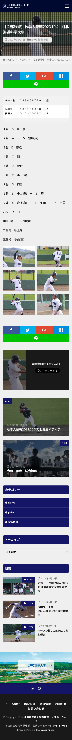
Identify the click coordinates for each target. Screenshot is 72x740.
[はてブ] (61, 76)
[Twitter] (28, 76)
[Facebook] (11, 76)
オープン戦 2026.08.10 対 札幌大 (53, 632)
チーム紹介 (13, 704)
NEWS (33, 39)
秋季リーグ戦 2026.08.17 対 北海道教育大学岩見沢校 (53, 587)
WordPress (48, 729)
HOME (10, 59)
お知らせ (60, 704)
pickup (11, 512)
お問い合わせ (36, 708)
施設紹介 (29, 704)
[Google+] (44, 76)
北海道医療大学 (36, 665)
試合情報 (43, 39)
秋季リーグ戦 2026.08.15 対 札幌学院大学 (53, 610)
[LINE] (36, 84)
